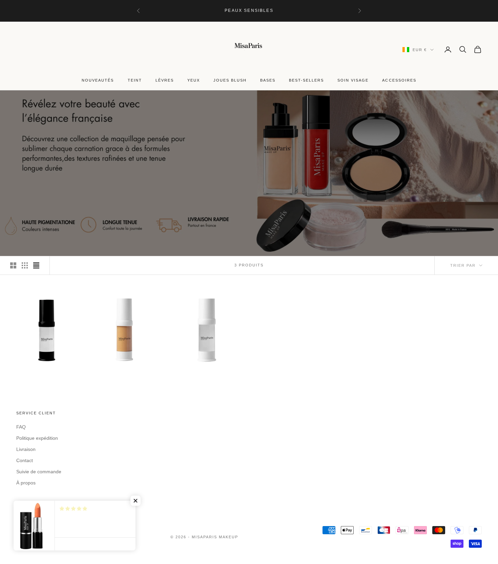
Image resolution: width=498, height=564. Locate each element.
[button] (135, 501)
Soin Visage (353, 80)
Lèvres (164, 80)
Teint (135, 80)
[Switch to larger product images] (13, 265)
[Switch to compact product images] (36, 265)
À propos (26, 482)
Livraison (26, 449)
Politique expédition (37, 438)
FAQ (21, 427)
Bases (267, 80)
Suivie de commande (38, 471)
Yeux (193, 80)
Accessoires (399, 80)
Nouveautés (98, 80)
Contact (24, 460)
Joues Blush (230, 80)
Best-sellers (306, 80)
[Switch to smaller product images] (25, 265)
